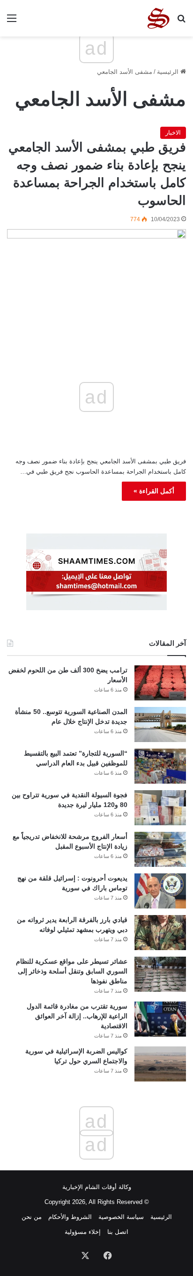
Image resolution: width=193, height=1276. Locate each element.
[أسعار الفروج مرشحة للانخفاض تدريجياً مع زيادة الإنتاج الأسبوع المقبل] (160, 849)
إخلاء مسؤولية (83, 1231)
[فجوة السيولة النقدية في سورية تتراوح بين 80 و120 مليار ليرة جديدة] (160, 807)
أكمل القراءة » (154, 491)
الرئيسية (168, 71)
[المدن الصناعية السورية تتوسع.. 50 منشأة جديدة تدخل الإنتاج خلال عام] (160, 724)
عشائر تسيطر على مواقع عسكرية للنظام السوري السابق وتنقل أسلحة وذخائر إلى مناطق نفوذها (71, 971)
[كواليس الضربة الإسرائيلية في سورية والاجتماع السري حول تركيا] (160, 1063)
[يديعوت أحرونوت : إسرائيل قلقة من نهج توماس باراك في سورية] (160, 890)
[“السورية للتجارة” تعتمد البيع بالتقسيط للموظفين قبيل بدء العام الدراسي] (160, 766)
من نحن (32, 1216)
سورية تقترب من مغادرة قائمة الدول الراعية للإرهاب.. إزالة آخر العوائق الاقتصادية (77, 1016)
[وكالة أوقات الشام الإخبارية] (158, 18)
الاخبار (173, 132)
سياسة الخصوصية (121, 1216)
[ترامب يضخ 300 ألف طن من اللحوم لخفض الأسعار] (160, 682)
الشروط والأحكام (70, 1216)
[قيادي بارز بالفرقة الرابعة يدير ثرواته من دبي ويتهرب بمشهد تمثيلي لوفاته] (160, 932)
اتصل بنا (117, 1231)
